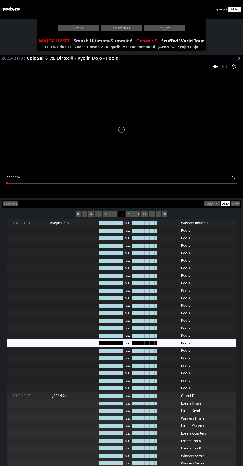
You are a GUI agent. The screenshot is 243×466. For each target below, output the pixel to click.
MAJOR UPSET (54, 41)
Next (235, 204)
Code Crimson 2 (89, 46)
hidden (234, 9)
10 (137, 213)
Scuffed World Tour (182, 41)
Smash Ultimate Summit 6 (103, 41)
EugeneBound (142, 46)
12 (152, 213)
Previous (10, 204)
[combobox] (78, 28)
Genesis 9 (147, 41)
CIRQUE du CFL (58, 46)
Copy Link (212, 204)
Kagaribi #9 (116, 46)
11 (144, 213)
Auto (225, 204)
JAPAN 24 (166, 46)
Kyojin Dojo (187, 46)
